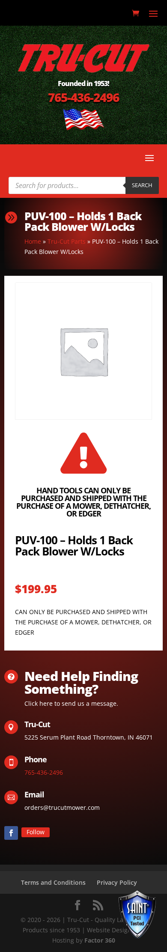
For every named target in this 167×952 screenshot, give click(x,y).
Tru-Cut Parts (67, 241)
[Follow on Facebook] (11, 833)
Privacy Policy (117, 882)
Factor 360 (99, 940)
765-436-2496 (83, 97)
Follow (36, 832)
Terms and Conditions (53, 882)
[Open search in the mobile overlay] (84, 185)
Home (32, 241)
